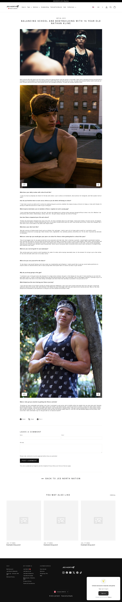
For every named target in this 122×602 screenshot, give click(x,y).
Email (62, 435)
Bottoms (36, 7)
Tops (28, 7)
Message (22, 442)
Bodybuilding (45, 7)
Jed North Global (28, 575)
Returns (42, 571)
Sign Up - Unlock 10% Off (13, 574)
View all (112, 495)
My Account (10, 569)
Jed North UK (27, 571)
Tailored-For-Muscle (56, 7)
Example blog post (14, 545)
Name (21, 435)
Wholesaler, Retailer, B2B (29, 578)
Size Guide (43, 569)
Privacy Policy (52, 466)
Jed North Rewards (12, 571)
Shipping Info (44, 573)
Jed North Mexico (28, 573)
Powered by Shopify (67, 596)
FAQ (41, 575)
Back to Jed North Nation (63, 478)
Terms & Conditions (29, 583)
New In (24, 7)
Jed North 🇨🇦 (27, 569)
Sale (64, 7)
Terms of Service (63, 466)
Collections (71, 7)
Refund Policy (11, 577)
